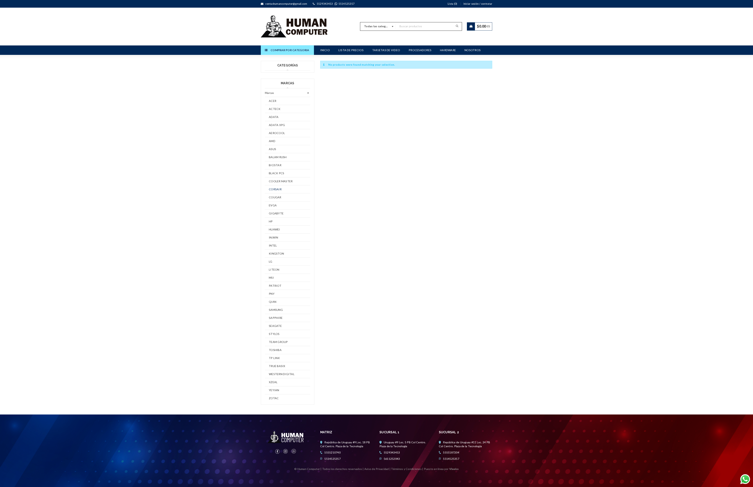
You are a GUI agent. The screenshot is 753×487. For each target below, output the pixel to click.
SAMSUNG (276, 309)
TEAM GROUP (278, 342)
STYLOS (274, 334)
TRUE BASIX (277, 366)
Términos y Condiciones (406, 469)
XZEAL (273, 382)
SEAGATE (275, 325)
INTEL (273, 245)
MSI (271, 277)
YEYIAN (274, 390)
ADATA (273, 117)
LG (270, 261)
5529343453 (392, 452)
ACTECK (275, 109)
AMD (272, 141)
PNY (272, 293)
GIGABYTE (276, 213)
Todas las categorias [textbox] (378, 26)
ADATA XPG (277, 125)
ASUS (272, 149)
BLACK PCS (276, 173)
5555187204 (451, 452)
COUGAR (275, 197)
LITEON (274, 269)
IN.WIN (273, 237)
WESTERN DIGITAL (282, 374)
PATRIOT (275, 285)
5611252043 (392, 458)
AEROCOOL (277, 133)
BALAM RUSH (278, 157)
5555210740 (332, 452)
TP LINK (274, 358)
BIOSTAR (275, 165)
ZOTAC (274, 398)
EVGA (273, 205)
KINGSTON (276, 253)
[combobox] (378, 26)
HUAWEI (274, 229)
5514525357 (332, 458)
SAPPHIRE (276, 317)
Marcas (269, 92)
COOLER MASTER (281, 181)
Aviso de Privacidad (376, 469)
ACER (272, 100)
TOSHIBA (275, 350)
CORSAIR (275, 189)
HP (271, 221)
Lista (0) (452, 3)
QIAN (272, 301)
